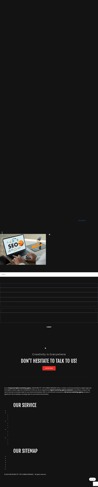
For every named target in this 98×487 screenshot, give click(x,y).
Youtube (2, 233)
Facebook (2, 251)
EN (93, 479)
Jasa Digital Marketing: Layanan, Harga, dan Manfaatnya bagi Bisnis (71, 238)
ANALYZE (9, 438)
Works (8, 456)
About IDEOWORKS (17, 383)
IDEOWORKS (82, 220)
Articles (9, 463)
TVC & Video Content (15, 417)
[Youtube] (73, 480)
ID (91, 479)
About (8, 458)
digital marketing (11, 226)
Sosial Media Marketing (16, 432)
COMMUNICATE (11, 413)
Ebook (8, 467)
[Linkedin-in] (28, 480)
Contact (9, 465)
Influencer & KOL (14, 434)
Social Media (7, 10)
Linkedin (2, 239)
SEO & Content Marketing (16, 425)
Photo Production (14, 419)
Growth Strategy (14, 444)
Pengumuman (11, 469)
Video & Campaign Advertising (18, 427)
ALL (7, 411)
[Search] (3, 279)
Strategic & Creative (15, 415)
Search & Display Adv (15, 423)
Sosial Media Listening (15, 440)
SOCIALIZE (9, 429)
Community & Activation (16, 436)
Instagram (2, 244)
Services (9, 461)
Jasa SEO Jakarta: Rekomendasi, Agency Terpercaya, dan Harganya (20, 267)
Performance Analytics (16, 442)
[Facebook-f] (51, 480)
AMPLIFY (9, 421)
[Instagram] (6, 480)
